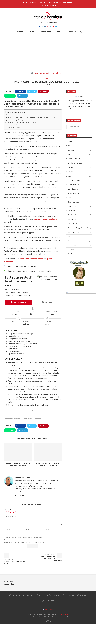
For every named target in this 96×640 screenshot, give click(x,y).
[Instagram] (45, 5)
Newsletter (69, 2)
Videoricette (46, 32)
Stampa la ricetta (19, 302)
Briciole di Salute (80, 159)
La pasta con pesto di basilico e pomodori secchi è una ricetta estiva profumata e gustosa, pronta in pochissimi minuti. (31, 119)
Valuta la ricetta (11, 509)
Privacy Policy (9, 581)
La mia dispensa (80, 185)
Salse (80, 237)
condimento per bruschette (45, 219)
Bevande (80, 150)
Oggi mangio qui (80, 202)
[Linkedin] (50, 5)
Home (26, 2)
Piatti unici (80, 211)
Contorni (80, 172)
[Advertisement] (48, 53)
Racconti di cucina (80, 219)
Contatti (43, 2)
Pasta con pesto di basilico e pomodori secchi (23, 122)
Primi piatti (80, 215)
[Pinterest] (47, 5)
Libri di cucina (80, 189)
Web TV (80, 254)
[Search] (81, 32)
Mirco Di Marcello (49, 85)
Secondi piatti (80, 241)
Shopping (72, 32)
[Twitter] (42, 5)
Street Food (80, 245)
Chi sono (34, 2)
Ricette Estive (38, 418)
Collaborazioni (55, 2)
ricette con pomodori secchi (32, 259)
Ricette (20, 32)
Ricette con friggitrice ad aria (80, 228)
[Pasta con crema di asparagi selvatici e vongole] (18, 452)
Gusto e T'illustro (80, 180)
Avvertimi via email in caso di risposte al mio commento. (23, 537)
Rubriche (60, 32)
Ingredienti (14, 125)
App (80, 146)
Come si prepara (15, 127)
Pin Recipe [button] (48, 302)
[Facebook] (39, 26)
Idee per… (31, 32)
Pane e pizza (80, 206)
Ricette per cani (80, 232)
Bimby (80, 154)
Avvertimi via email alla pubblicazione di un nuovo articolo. (24, 542)
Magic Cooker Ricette (80, 193)
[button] (6, 456)
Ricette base (80, 224)
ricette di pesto (28, 418)
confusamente (63, 614)
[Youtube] (53, 5)
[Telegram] (56, 5)
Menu (80, 198)
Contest (80, 167)
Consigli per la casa (80, 163)
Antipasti (80, 141)
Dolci (80, 176)
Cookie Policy (9, 584)
